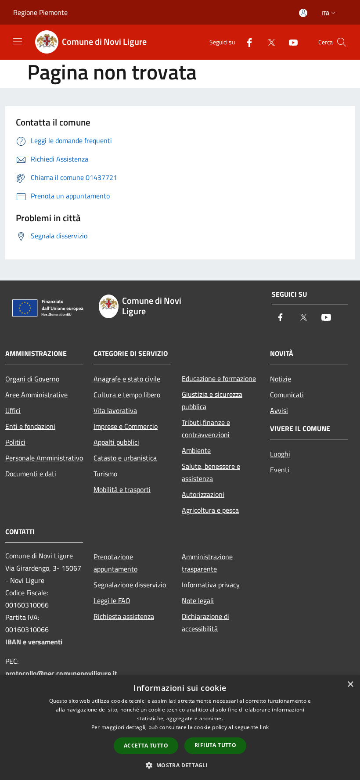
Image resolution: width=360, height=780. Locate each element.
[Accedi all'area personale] (303, 13)
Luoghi (280, 454)
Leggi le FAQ (112, 600)
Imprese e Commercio (126, 426)
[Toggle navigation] (17, 41)
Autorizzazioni (203, 494)
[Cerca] (341, 42)
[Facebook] (246, 42)
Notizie (280, 379)
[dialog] (180, 727)
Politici (15, 442)
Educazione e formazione (219, 378)
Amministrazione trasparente (207, 562)
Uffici (13, 410)
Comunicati (287, 394)
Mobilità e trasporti (122, 489)
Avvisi (279, 410)
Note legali (198, 600)
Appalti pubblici (116, 442)
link (264, 727)
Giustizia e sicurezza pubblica (212, 400)
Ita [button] (325, 13)
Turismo (105, 473)
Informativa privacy (211, 584)
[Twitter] (268, 42)
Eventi (279, 469)
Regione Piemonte (40, 12)
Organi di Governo (32, 379)
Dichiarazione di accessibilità (205, 622)
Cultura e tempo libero (127, 394)
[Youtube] (290, 42)
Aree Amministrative (36, 394)
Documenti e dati (30, 473)
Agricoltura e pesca (210, 510)
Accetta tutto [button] (146, 745)
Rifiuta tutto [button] (215, 745)
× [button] (350, 684)
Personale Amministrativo (44, 458)
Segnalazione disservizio (130, 584)
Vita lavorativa (115, 410)
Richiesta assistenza (124, 616)
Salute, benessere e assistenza (211, 472)
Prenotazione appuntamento (115, 562)
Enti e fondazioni (30, 426)
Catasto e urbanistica (125, 458)
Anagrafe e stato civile (127, 379)
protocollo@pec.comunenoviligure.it (61, 673)
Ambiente (196, 450)
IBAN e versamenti (33, 641)
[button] (179, 765)
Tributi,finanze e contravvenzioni (206, 428)
